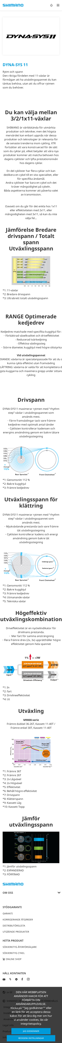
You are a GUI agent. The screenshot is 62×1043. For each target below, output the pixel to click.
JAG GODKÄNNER (31, 1031)
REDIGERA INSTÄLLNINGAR (31, 1038)
